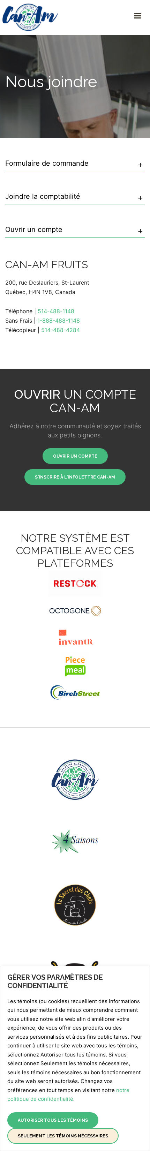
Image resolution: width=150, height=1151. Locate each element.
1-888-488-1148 (58, 320)
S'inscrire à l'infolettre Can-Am (75, 477)
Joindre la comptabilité (42, 197)
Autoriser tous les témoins (53, 1120)
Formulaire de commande (47, 163)
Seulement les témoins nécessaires (63, 1136)
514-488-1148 (56, 311)
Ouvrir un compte (33, 230)
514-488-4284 (60, 329)
